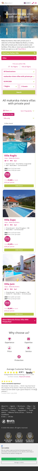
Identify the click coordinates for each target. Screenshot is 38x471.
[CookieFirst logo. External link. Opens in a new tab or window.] (2, 446)
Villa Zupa (10, 219)
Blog (29, 406)
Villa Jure (9, 283)
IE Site (3, 417)
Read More (22, 49)
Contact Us (13, 408)
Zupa (6, 158)
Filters (7, 111)
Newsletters (22, 410)
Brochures (21, 406)
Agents (12, 406)
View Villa (19, 186)
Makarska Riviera (14, 158)
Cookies (22, 408)
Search (19, 92)
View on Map (9, 114)
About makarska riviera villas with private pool (15, 321)
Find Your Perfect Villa (11, 53)
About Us (4, 406)
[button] (33, 138)
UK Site (10, 417)
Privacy (13, 410)
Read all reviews (24, 377)
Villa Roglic (10, 155)
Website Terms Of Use (16, 412)
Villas (4, 58)
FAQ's (29, 408)
